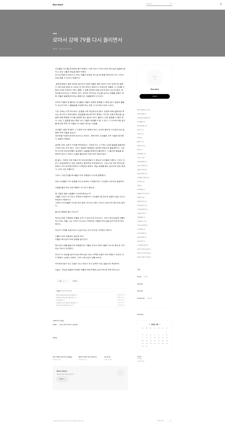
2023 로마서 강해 (144, 249)
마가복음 (141, 189)
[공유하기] (63, 281)
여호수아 (141, 146)
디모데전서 (142, 205)
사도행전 (141, 122)
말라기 (140, 142)
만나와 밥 (59, 300)
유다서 (140, 130)
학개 (139, 138)
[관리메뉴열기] (221, 4)
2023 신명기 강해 (144, 257)
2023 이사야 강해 (144, 253)
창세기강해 (142, 174)
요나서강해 (141, 233)
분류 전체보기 (143, 110)
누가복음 (141, 229)
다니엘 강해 (142, 209)
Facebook (141, 298)
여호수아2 (142, 201)
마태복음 (141, 217)
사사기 (140, 158)
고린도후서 (141, 213)
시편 (139, 185)
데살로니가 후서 (143, 193)
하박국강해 (141, 162)
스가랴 (140, 181)
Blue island (58, 5)
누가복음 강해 (142, 245)
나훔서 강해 (142, 170)
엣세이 (58, 291)
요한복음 (141, 154)
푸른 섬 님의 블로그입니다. (65, 374)
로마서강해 (142, 126)
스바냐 (140, 134)
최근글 (139, 277)
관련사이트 (160, 421)
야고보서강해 (142, 225)
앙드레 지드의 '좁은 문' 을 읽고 (66, 302)
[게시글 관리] (66, 281)
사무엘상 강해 (143, 178)
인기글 (146, 277)
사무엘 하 (141, 221)
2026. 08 (154, 324)
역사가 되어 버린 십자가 (63, 305)
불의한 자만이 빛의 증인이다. (65, 297)
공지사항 (141, 241)
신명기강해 (141, 114)
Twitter (149, 298)
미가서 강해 (142, 166)
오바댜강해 (141, 237)
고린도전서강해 (143, 118)
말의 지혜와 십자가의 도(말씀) (65, 295)
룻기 (139, 150)
